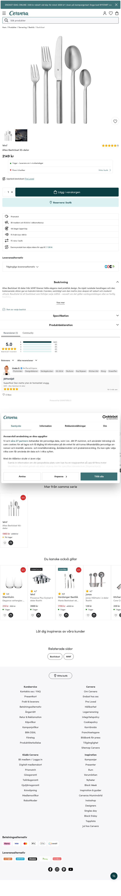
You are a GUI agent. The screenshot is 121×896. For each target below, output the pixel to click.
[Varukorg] (117, 13)
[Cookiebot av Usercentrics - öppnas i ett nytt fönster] (105, 417)
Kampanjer (91, 759)
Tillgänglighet (90, 742)
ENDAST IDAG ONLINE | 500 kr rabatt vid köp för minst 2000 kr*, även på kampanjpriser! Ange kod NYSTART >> (58, 4)
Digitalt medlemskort (30, 764)
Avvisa (22, 476)
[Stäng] (116, 4)
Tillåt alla (99, 476)
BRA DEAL (30, 732)
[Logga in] (104, 13)
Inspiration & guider (90, 790)
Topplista (91, 820)
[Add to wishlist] (115, 121)
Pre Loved (90, 701)
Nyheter (90, 779)
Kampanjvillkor (30, 727)
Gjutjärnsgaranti (30, 785)
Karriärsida (91, 727)
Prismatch (30, 769)
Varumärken (90, 774)
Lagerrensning (90, 711)
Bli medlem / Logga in (30, 759)
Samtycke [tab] (16, 426)
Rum (90, 769)
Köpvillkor (30, 722)
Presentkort (30, 696)
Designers (90, 805)
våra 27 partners (19, 441)
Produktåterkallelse (30, 742)
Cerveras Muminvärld (90, 795)
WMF (68, 656)
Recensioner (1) (11, 332)
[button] (6, 20)
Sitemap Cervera (90, 747)
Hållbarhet (90, 706)
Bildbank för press (90, 737)
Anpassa (58, 476)
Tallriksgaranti (30, 779)
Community (28, 332)
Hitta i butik (103, 170)
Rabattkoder (30, 800)
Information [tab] (46, 426)
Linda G (16, 368)
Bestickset (55, 656)
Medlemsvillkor (30, 795)
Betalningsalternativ (30, 706)
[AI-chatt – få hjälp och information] (113, 876)
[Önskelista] (111, 13)
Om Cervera (90, 691)
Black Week (91, 785)
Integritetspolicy (90, 717)
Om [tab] (105, 426)
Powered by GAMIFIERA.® (60, 400)
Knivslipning (30, 790)
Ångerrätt (30, 711)
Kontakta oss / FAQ (30, 691)
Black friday (90, 815)
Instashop (90, 800)
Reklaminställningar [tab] (75, 426)
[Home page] (18, 14)
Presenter (90, 764)
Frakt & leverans (30, 701)
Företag (30, 737)
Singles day (90, 810)
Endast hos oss (90, 696)
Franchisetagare (90, 732)
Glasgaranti (30, 774)
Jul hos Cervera (90, 826)
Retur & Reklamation (30, 717)
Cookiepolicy (91, 722)
